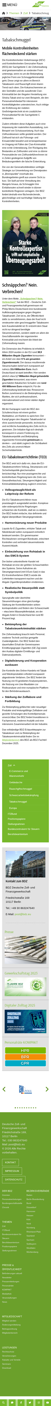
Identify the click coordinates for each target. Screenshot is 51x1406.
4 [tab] (22, 1108)
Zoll (25, 13)
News (4, 1302)
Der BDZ (7, 1191)
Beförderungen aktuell (12, 1273)
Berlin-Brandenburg (35, 1199)
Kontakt (10, 1162)
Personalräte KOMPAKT (21, 1042)
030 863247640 (17, 1140)
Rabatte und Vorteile (11, 1360)
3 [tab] (20, 1108)
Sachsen (30, 1240)
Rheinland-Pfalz (33, 1232)
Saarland (30, 1236)
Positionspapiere (9, 1246)
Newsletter (7, 1277)
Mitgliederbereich (11, 740)
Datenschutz (13, 1179)
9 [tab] (34, 1108)
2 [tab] (18, 1108)
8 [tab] (31, 1108)
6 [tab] (27, 1108)
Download (6, 1368)
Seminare (6, 1364)
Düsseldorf (31, 1207)
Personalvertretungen (12, 1199)
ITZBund (6, 1230)
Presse (9, 932)
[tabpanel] (25, 1089)
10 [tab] (36, 1108)
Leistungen (9, 1347)
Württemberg (32, 1252)
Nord (28, 1223)
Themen (14, 13)
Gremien (6, 1195)
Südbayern (31, 1244)
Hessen (29, 1215)
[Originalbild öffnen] (45, 273)
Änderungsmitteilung (11, 1325)
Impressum (12, 1171)
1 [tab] (15, 1108)
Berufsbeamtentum (10, 1242)
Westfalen (30, 1248)
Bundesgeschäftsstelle (12, 1203)
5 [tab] (25, 1108)
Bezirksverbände (37, 1191)
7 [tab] (29, 1108)
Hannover (30, 1211)
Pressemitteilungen (10, 1281)
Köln (28, 1219)
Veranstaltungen (9, 1298)
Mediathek (6, 1294)
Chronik (5, 1207)
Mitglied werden (9, 1321)
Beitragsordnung (9, 1329)
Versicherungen (9, 1356)
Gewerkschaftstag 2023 (21, 973)
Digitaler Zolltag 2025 (20, 1005)
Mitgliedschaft (12, 1316)
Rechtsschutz (8, 1352)
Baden (29, 1195)
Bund (28, 1203)
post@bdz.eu (23, 914)
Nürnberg (30, 1227)
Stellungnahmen (9, 1250)
